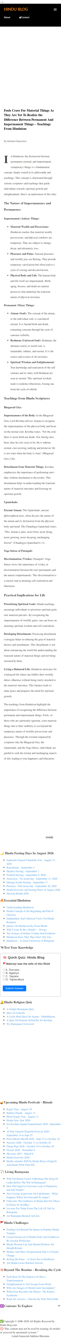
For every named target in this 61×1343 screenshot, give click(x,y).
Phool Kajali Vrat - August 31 (23, 1116)
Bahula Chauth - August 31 (21, 1113)
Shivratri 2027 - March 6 (20, 1153)
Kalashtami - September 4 (20, 867)
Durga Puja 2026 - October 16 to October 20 (30, 1146)
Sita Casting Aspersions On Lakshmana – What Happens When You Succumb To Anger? (32, 1195)
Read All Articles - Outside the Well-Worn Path (32, 1299)
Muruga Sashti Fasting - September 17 (27, 882)
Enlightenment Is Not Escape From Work (29, 1284)
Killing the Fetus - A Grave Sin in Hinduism (30, 1259)
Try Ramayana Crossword (20, 1024)
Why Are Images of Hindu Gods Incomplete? (31, 1288)
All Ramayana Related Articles (23, 1216)
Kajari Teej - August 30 (19, 1109)
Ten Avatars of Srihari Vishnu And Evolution (31, 933)
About (7, 17)
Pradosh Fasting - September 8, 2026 (26, 875)
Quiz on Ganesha (16, 1013)
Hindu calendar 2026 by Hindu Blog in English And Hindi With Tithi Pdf (32, 1163)
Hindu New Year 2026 (18, 1120)
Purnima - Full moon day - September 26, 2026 (32, 886)
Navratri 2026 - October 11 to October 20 (29, 1142)
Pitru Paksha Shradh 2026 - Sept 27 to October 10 (33, 1139)
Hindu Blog (16, 9)
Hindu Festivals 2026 (18, 1157)
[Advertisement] (30, 60)
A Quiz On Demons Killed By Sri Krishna (29, 1020)
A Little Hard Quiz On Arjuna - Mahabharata (31, 1016)
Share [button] (49, 838)
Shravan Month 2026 (18, 893)
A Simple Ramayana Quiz (20, 1009)
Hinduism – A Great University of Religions (30, 940)
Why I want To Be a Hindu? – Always (27, 929)
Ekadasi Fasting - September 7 (23, 871)
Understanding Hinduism (20, 907)
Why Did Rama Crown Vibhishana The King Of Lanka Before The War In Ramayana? (32, 1180)
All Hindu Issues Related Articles (25, 1263)
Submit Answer (14, 988)
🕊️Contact (24, 17)
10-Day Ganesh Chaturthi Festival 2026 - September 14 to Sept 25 (29, 1133)
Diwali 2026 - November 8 (21, 1150)
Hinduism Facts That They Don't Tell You (29, 937)
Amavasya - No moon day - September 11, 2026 (32, 878)
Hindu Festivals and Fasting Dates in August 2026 (33, 890)
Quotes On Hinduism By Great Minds (27, 926)
